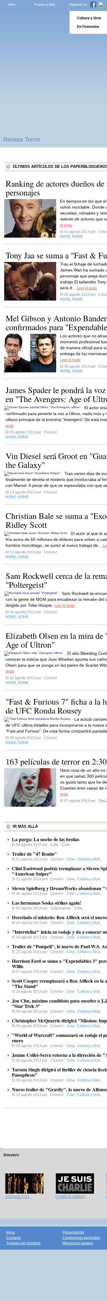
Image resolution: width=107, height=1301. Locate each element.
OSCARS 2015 (17, 1197)
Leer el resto (87, 288)
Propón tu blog (44, 4)
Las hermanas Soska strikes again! (46, 902)
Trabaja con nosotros (23, 1243)
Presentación (73, 1232)
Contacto (13, 1238)
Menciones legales (77, 1243)
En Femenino (88, 27)
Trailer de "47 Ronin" (34, 853)
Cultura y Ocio (89, 18)
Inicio (11, 4)
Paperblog (33, 22)
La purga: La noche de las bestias (45, 839)
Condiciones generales (81, 1238)
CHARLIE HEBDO (70, 1197)
